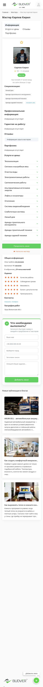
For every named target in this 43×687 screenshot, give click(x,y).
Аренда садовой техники (14, 103)
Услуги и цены (12, 29)
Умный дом (9, 90)
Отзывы (26, 29)
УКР (20, 7)
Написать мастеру (22, 251)
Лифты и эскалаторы (14, 195)
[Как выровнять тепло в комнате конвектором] (21, 491)
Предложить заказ (21, 246)
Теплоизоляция (11, 161)
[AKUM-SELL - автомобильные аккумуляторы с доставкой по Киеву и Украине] (21, 406)
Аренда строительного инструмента (18, 94)
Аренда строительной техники (16, 98)
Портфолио (10, 33)
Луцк (6, 309)
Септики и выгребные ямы (17, 166)
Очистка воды (11, 172)
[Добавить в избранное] (21, 43)
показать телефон (11, 302)
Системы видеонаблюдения (17, 206)
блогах (25, 391)
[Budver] (21, 4)
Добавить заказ (22, 380)
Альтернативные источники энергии (17, 189)
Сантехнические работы (15, 182)
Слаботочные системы (15, 212)
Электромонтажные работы (17, 177)
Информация (12, 25)
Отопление (10, 201)
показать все (30, 103)
